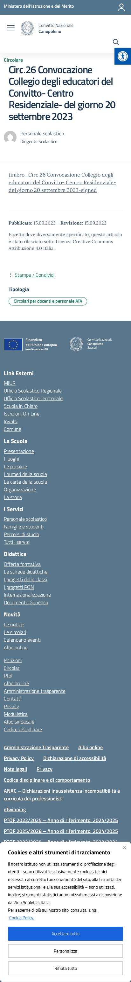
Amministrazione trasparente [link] (35, 691)
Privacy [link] (11, 706)
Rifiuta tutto (65, 968)
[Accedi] (121, 7)
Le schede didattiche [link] (25, 571)
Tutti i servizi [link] (17, 542)
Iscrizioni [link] (13, 660)
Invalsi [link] (10, 421)
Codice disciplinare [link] (23, 729)
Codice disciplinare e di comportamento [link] (47, 780)
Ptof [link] (8, 675)
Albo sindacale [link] (19, 721)
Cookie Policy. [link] (21, 917)
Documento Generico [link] (26, 602)
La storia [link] (13, 497)
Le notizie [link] (14, 624)
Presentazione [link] (19, 451)
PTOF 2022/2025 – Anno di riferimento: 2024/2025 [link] (61, 820)
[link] (122, 56)
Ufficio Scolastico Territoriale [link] (33, 398)
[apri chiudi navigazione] (11, 28)
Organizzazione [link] (20, 489)
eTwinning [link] (15, 809)
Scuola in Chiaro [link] (21, 406)
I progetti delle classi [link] (25, 579)
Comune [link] (12, 429)
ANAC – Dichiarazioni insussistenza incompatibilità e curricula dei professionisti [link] (62, 794)
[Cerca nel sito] (116, 43)
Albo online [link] (16, 647)
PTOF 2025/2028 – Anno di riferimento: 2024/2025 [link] (61, 831)
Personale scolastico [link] (25, 519)
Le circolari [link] (15, 632)
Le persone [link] (15, 466)
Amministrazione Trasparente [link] (36, 747)
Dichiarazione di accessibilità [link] (74, 758)
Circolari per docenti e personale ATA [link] (48, 300)
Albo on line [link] (16, 683)
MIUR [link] (10, 383)
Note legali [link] (15, 769)
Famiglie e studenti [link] (24, 526)
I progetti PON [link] (19, 587)
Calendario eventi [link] (22, 640)
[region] (65, 912)
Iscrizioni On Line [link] (21, 413)
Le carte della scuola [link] (25, 482)
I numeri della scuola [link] (25, 474)
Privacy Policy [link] (19, 758)
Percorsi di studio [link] (21, 534)
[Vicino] (124, 847)
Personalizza (65, 950)
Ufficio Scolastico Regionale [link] (33, 390)
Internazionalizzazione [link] (27, 594)
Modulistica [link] (16, 714)
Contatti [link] (12, 698)
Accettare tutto (65, 933)
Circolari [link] (12, 668)
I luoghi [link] (11, 459)
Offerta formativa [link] (22, 564)
